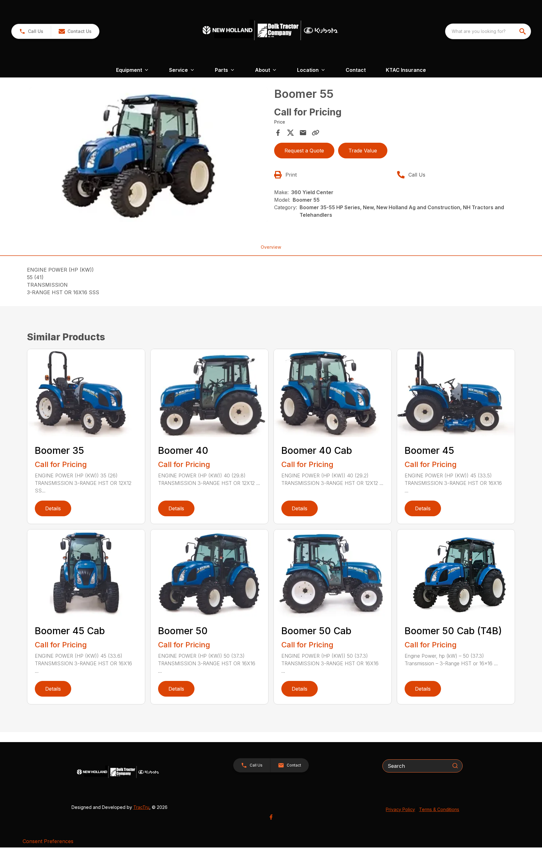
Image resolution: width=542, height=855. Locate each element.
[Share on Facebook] (278, 132)
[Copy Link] (315, 132)
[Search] (455, 765)
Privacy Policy (400, 809)
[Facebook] (271, 817)
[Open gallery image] (148, 155)
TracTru (141, 807)
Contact (356, 70)
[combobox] (488, 31)
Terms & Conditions (439, 809)
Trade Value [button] (362, 150)
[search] (523, 31)
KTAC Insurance (406, 70)
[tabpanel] (148, 156)
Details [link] (53, 508)
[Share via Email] (303, 132)
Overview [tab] (271, 247)
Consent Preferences (48, 841)
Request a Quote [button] (304, 150)
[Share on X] (290, 132)
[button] (31, 31)
